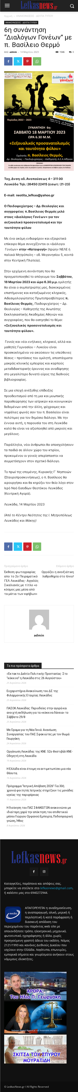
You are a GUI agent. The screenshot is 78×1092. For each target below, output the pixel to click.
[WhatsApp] (37, 61)
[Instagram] (44, 872)
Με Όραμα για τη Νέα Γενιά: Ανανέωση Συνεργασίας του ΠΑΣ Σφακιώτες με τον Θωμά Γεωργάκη (38, 734)
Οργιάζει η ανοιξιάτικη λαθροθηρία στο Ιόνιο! (58, 574)
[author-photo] (39, 629)
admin (13, 51)
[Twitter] (18, 61)
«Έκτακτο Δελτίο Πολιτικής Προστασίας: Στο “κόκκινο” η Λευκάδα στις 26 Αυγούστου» (37, 676)
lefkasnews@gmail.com (56, 888)
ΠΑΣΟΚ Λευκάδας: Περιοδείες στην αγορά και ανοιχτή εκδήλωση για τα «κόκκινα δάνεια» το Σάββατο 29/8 (37, 713)
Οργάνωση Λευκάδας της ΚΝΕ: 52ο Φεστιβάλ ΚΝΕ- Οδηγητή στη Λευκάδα (40, 754)
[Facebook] (8, 61)
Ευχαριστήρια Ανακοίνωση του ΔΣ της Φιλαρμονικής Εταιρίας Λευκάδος (32, 693)
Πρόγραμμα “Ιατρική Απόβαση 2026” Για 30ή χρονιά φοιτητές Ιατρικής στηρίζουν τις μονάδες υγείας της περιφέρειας (40, 790)
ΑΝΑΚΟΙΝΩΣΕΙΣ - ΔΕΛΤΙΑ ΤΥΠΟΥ (34, 16)
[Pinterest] (27, 61)
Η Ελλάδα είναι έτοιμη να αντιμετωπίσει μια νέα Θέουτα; (39, 771)
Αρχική (8, 16)
